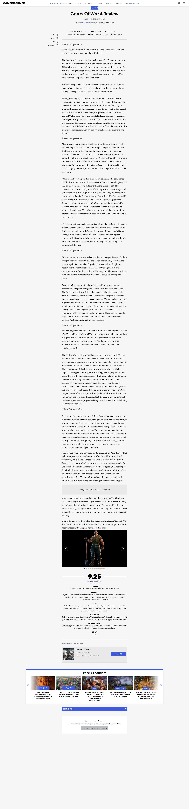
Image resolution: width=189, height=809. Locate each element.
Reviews (79, 3)
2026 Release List (132, 3)
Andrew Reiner (83, 23)
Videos (109, 3)
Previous (28, 685)
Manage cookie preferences (94, 728)
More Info (118, 654)
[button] (125, 532)
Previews (89, 3)
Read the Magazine (57, 3)
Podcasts (118, 3)
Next (161, 685)
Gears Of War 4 (83, 649)
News (70, 3)
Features (99, 3)
